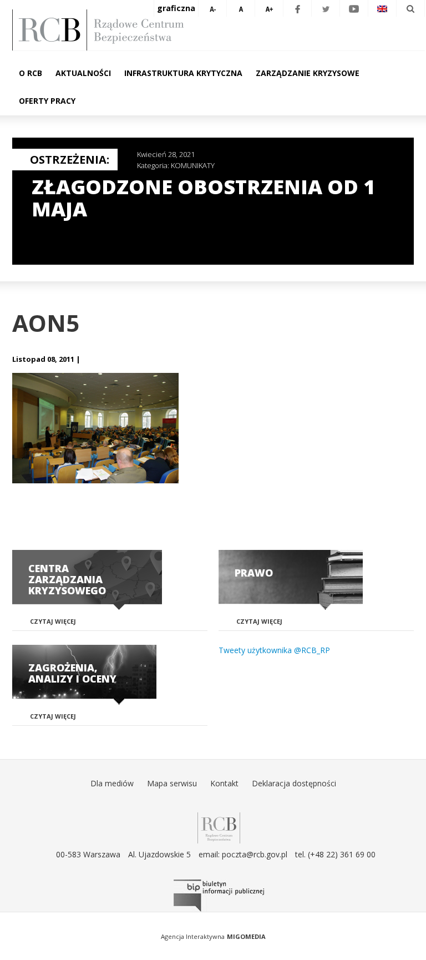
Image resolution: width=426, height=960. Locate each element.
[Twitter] (326, 8)
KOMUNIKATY (193, 165)
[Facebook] (297, 8)
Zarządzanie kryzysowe (307, 73)
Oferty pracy (47, 100)
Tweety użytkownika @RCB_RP (274, 650)
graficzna (176, 8)
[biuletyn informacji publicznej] (218, 896)
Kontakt (224, 783)
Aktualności (83, 73)
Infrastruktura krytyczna (183, 73)
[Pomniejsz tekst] (212, 8)
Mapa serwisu (172, 783)
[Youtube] (354, 8)
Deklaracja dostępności (294, 783)
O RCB (30, 73)
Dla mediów (112, 783)
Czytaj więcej (53, 621)
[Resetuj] (241, 8)
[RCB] (218, 827)
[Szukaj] (410, 8)
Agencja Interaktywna (193, 936)
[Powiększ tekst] (269, 8)
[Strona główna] (218, 29)
